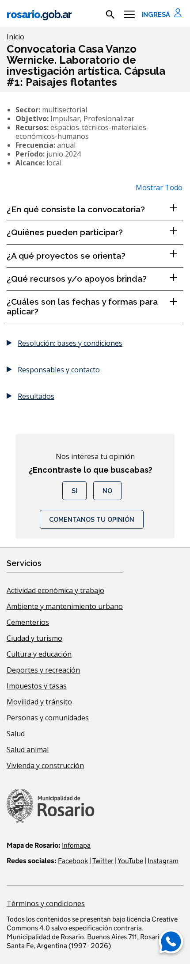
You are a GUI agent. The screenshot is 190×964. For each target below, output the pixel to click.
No (107, 490)
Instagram (163, 861)
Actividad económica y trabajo (55, 590)
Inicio (15, 37)
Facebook (73, 861)
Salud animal (28, 749)
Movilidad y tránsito (39, 702)
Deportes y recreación (43, 670)
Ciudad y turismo (34, 638)
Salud (16, 733)
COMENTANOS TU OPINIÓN (91, 519)
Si (74, 490)
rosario (39, 14)
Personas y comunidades (48, 718)
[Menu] (129, 14)
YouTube (130, 861)
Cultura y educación (39, 654)
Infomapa (76, 845)
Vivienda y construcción (45, 765)
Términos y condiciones (46, 903)
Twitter (103, 861)
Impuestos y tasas (37, 686)
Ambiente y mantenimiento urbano (65, 606)
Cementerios (28, 622)
